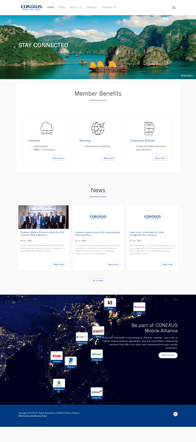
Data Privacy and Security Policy (32, 416)
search (174, 7)
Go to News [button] (98, 281)
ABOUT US (76, 7)
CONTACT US (109, 7)
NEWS (62, 7)
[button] (14, 47)
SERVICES (91, 7)
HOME (50, 7)
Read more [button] (58, 158)
